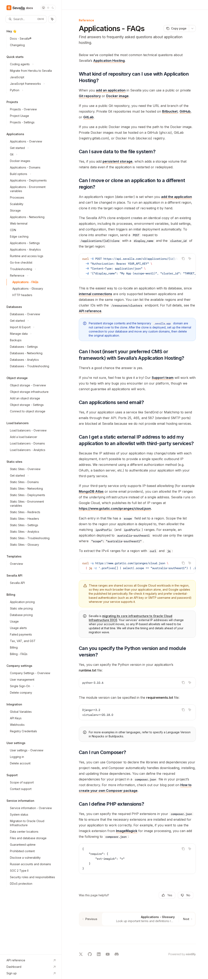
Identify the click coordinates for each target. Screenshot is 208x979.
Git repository (90, 96)
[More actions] (192, 28)
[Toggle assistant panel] (52, 19)
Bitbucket (170, 111)
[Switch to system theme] (43, 8)
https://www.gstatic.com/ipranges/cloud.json (115, 508)
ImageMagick (126, 831)
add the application (176, 197)
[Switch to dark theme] (53, 8)
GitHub (185, 111)
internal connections (95, 294)
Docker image (117, 96)
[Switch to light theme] (48, 8)
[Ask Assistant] (189, 258)
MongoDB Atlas (91, 491)
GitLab (88, 117)
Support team (162, 378)
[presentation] (137, 266)
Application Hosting (109, 61)
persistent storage (117, 161)
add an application (111, 90)
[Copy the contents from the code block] (183, 258)
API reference (90, 311)
